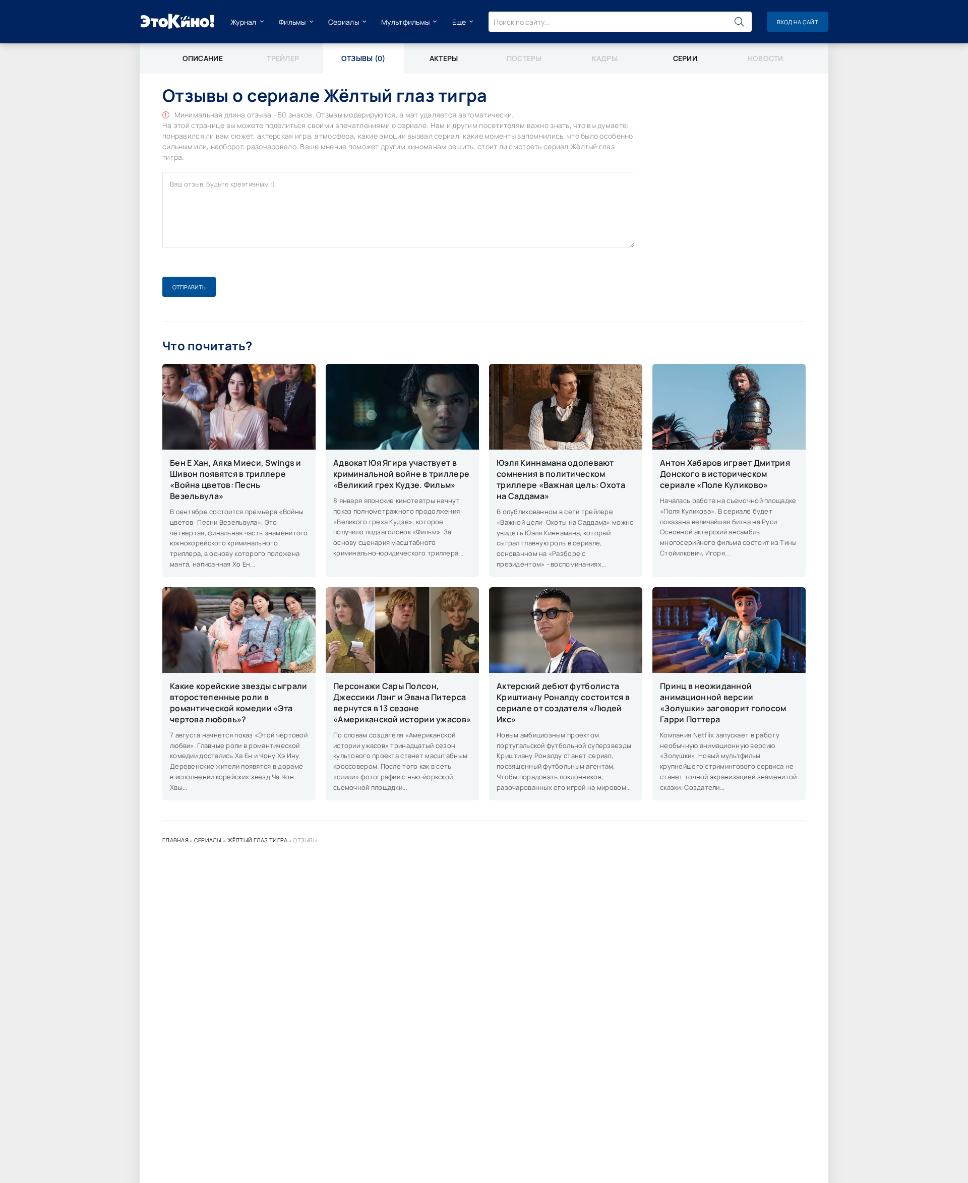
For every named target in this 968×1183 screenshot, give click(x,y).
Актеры (444, 58)
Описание (203, 58)
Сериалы (343, 22)
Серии (685, 58)
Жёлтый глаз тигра (257, 840)
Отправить (189, 287)
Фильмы (292, 22)
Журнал (243, 22)
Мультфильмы (405, 22)
